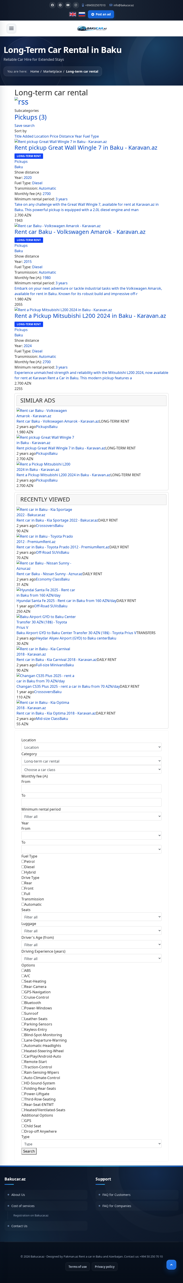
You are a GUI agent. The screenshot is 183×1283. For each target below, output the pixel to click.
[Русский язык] (82, 14)
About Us (18, 1195)
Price (54, 136)
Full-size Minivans (50, 664)
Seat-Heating (35, 981)
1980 (47, 277)
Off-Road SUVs (48, 552)
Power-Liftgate (36, 1093)
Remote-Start (35, 1061)
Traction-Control (38, 1067)
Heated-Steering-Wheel (44, 1050)
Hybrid (30, 872)
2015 (28, 261)
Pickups (31, 117)
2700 (47, 193)
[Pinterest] (60, 5)
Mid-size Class (48, 718)
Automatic (47, 188)
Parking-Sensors (38, 1024)
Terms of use (78, 1267)
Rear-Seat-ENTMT (39, 1104)
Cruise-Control (36, 997)
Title (19, 136)
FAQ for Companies (116, 1206)
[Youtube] (68, 5)
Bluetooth (32, 1002)
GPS (27, 1120)
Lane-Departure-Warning (45, 1040)
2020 (28, 177)
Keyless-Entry (35, 1029)
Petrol (29, 861)
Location (42, 136)
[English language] (73, 14)
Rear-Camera (35, 986)
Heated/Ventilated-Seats (44, 1109)
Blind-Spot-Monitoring (43, 1034)
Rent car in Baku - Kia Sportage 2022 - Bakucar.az (57, 520)
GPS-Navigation (37, 992)
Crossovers (45, 525)
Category (29, 753)
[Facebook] (52, 5)
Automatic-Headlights (42, 1045)
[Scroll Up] (171, 1265)
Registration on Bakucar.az (30, 1215)
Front (28, 888)
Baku (19, 166)
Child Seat (32, 1126)
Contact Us (19, 1226)
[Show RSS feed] (91, 101)
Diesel (37, 182)
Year (79, 136)
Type (25, 1136)
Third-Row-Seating (40, 1099)
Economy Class (48, 579)
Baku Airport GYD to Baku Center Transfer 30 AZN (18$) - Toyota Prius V (76, 632)
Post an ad (103, 14)
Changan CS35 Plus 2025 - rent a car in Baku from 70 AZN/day (68, 686)
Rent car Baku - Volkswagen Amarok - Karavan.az (80, 232)
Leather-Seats (36, 1018)
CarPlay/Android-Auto (42, 1056)
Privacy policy (104, 1267)
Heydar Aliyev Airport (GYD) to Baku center (72, 638)
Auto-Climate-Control (42, 1077)
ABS (27, 970)
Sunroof (31, 1013)
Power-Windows (38, 1008)
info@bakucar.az (124, 5)
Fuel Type (91, 136)
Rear (28, 882)
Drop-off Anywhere (40, 1131)
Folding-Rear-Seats (40, 1088)
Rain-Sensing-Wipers (41, 1072)
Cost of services (23, 1206)
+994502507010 (95, 5)
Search (29, 1151)
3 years (62, 199)
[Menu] (11, 28)
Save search (25, 125)
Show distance (27, 172)
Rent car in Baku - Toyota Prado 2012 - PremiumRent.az (63, 547)
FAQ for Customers (116, 1195)
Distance (67, 136)
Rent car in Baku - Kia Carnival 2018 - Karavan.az (57, 659)
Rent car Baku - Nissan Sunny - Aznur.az (50, 573)
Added (28, 136)
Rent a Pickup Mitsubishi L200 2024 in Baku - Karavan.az (90, 316)
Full (27, 893)
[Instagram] (76, 5)
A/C (27, 975)
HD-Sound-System (39, 1083)
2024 (28, 345)
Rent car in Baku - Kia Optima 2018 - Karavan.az (56, 713)
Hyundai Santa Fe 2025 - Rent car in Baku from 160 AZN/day (66, 600)
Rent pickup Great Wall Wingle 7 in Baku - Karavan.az (86, 147)
